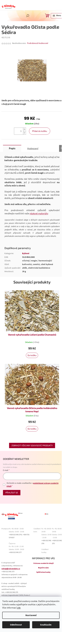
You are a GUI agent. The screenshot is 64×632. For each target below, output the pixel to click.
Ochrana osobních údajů (43, 563)
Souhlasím (45, 624)
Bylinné (25, 253)
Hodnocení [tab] (32, 148)
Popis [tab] (12, 148)
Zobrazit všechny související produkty (32, 445)
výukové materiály (39, 213)
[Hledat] (28, 16)
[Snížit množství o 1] (24, 132)
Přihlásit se (11, 492)
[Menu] (57, 15)
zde (19, 607)
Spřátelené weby (43, 572)
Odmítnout (16, 624)
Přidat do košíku (39, 131)
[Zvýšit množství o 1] (24, 129)
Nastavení (30, 615)
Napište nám (43, 568)
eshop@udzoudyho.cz (10, 568)
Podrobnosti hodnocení (37, 43)
